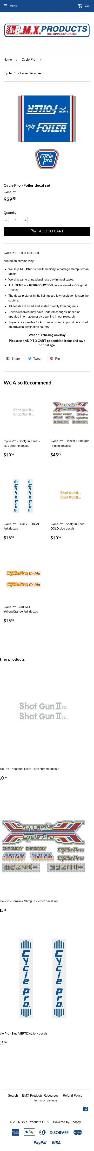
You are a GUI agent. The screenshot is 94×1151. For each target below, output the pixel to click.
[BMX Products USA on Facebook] (85, 1110)
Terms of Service (45, 1100)
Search (13, 1095)
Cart (87, 5)
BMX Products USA (35, 1122)
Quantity (10, 213)
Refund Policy (72, 1095)
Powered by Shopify (67, 1122)
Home (8, 59)
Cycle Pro (28, 59)
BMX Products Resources (40, 1095)
